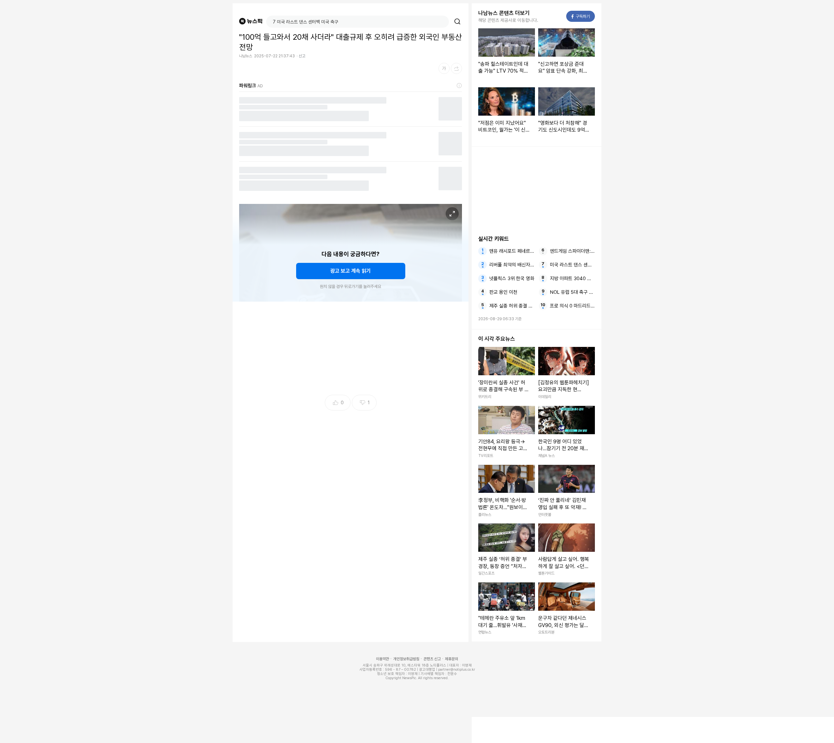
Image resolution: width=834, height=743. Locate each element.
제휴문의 (451, 659)
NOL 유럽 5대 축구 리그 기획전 (572, 292)
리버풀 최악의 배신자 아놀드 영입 (511, 265)
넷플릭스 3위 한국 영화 (511, 278)
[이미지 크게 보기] (452, 213)
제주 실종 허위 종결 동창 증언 (511, 306)
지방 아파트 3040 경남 (572, 278)
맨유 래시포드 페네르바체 (511, 251)
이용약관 (382, 659)
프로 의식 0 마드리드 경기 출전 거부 (572, 306)
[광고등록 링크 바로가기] (459, 85)
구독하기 (581, 16)
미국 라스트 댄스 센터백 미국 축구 (572, 265)
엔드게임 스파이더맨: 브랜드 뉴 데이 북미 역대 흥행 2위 (572, 251)
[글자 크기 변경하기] (444, 68)
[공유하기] (456, 68)
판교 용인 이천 (503, 292)
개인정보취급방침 (406, 659)
